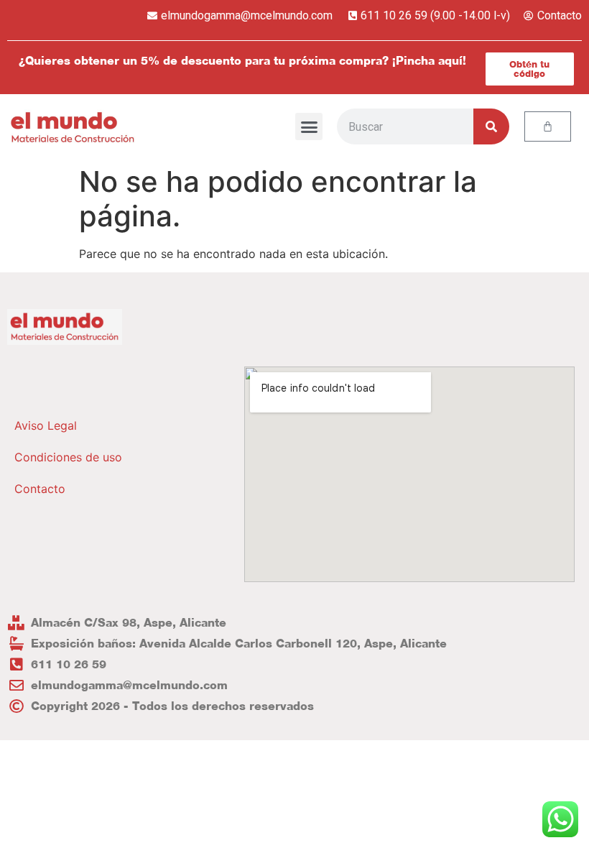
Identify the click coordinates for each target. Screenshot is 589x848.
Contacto (39, 488)
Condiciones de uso (68, 457)
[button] (309, 126)
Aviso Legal (45, 425)
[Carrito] (547, 126)
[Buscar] (491, 126)
